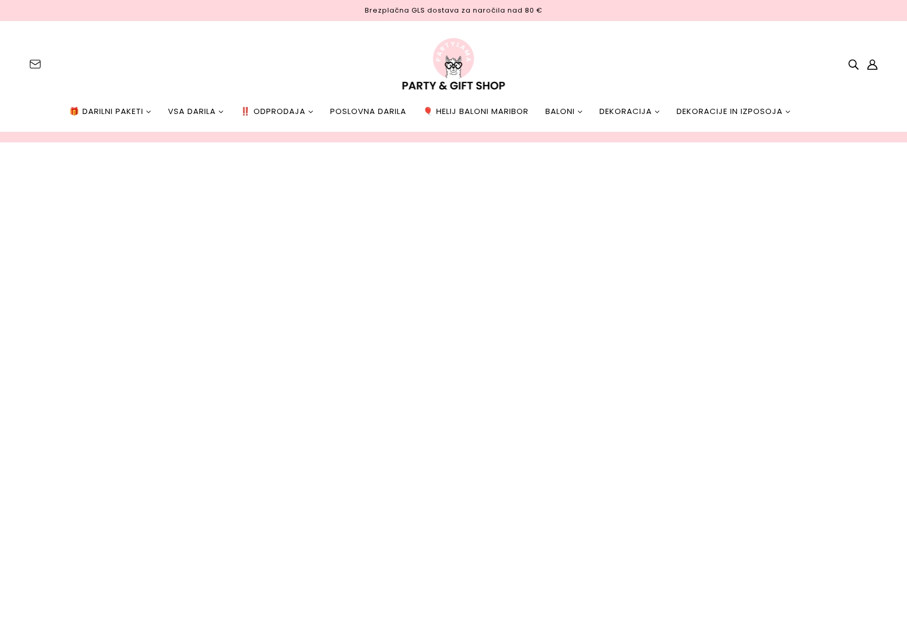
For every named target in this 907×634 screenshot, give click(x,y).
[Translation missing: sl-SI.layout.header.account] (872, 64)
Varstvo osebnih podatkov (88, 411)
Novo (416, 449)
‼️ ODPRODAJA (274, 111)
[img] (35, 64)
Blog (42, 449)
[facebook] (410, 556)
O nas (45, 373)
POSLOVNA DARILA (368, 111)
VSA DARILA (193, 111)
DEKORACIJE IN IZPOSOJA (731, 111)
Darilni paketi (433, 390)
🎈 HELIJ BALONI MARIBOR (476, 111)
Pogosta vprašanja (72, 386)
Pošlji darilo (428, 361)
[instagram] (427, 556)
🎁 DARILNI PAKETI (107, 111)
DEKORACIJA (627, 111)
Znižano (422, 478)
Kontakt (50, 361)
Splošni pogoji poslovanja (85, 398)
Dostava (51, 424)
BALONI (561, 111)
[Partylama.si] (453, 64)
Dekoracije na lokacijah (453, 508)
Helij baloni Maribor (445, 537)
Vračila (48, 436)
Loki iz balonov (435, 419)
